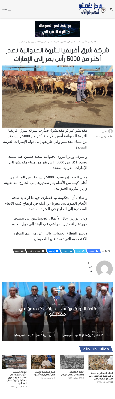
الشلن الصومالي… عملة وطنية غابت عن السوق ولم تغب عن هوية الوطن (101, 376)
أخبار (84, 42)
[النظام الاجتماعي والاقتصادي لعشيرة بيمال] (72, 362)
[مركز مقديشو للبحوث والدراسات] (92, 9)
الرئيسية (90, 42)
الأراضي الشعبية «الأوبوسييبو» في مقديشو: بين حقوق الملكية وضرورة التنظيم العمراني (16, 377)
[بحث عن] (111, 10)
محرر (104, 131)
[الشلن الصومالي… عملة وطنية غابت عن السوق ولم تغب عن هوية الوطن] (100, 362)
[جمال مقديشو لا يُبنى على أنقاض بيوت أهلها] (43, 362)
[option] (57, 311)
